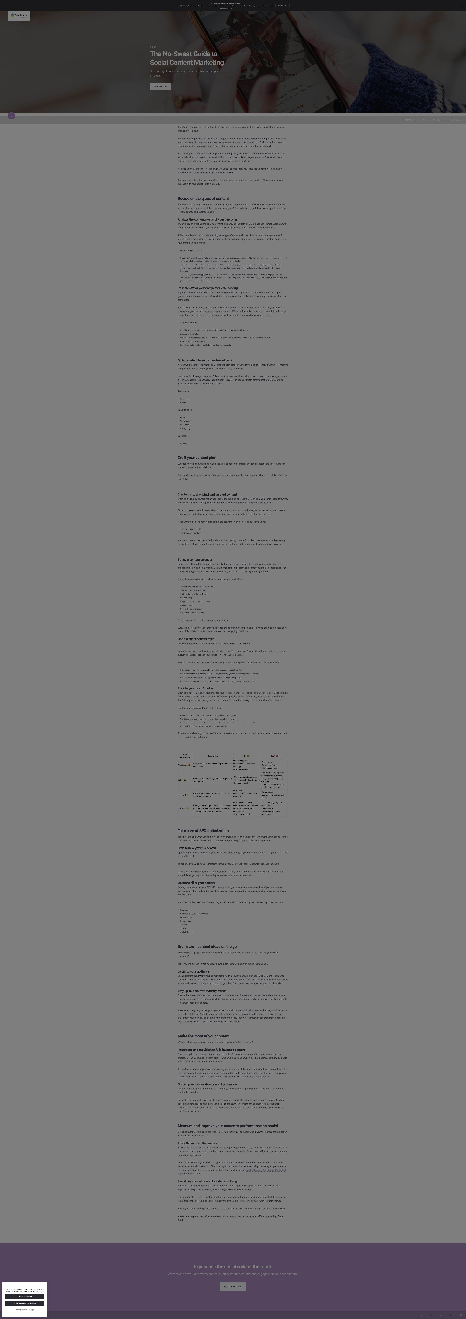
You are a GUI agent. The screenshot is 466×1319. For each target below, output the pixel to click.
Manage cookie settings (25, 1310)
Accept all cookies (25, 1297)
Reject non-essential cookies (25, 1303)
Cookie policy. (39, 1291)
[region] (24, 1299)
